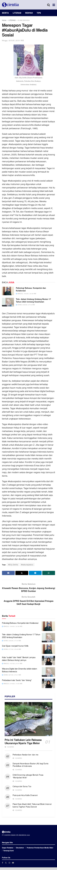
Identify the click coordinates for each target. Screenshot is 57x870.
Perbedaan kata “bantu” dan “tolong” (17, 680)
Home (4, 20)
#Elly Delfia (13, 564)
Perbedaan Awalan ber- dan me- (26, 754)
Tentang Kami (8, 850)
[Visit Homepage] (10, 4)
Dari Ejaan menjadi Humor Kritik (15, 645)
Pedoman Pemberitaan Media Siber (40, 847)
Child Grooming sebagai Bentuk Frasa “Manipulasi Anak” (28, 776)
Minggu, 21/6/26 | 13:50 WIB (12, 684)
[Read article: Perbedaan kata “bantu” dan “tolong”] (48, 683)
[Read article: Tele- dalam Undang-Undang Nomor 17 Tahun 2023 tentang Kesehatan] (8, 302)
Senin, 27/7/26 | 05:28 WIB (12, 649)
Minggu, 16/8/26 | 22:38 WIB (26, 294)
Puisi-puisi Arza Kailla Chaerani (25, 795)
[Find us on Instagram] (9, 862)
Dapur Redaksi (7, 847)
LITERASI (17, 13)
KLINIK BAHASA (24, 20)
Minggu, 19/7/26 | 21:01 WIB (12, 663)
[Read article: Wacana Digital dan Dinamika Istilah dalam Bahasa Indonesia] (48, 672)
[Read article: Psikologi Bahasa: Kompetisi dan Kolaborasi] (8, 291)
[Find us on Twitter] (6, 862)
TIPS (39, 13)
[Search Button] (48, 5)
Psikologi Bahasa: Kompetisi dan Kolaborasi (31, 289)
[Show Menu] (53, 5)
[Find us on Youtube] (13, 862)
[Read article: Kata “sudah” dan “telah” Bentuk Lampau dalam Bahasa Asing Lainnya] (48, 660)
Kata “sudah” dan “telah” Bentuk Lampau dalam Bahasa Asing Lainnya (19, 658)
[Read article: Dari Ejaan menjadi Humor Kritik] (48, 649)
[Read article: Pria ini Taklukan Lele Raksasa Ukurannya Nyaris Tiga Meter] (28, 719)
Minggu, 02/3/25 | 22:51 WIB (13, 40)
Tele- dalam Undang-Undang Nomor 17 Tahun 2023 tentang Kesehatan (33, 300)
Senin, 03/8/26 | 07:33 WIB (26, 305)
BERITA (5, 13)
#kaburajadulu (27, 564)
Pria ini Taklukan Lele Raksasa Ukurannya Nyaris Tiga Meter (23, 741)
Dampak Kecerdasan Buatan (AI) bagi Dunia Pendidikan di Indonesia (30, 764)
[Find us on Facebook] (2, 862)
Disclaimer (20, 847)
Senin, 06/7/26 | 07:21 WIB (12, 675)
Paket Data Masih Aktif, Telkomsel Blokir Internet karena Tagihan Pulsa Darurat (32, 805)
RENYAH (29, 13)
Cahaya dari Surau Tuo (22, 786)
